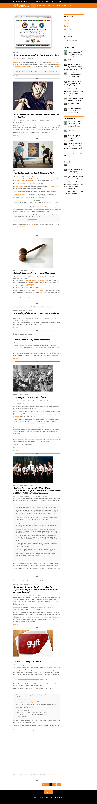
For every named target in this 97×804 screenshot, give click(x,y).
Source (54, 71)
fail (21, 318)
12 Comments (36, 400)
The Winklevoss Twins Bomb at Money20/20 (33, 173)
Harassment (46, 276)
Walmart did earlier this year (54, 774)
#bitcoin (38, 216)
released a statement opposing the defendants (34, 280)
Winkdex (16, 191)
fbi (30, 120)
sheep (31, 400)
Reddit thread (18, 498)
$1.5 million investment (20, 183)
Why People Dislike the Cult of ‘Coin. (30, 397)
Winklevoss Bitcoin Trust (21, 194)
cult (23, 400)
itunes (26, 665)
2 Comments (22, 58)
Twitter (67, 20)
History (54, 1)
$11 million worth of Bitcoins (20, 186)
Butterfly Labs (29, 276)
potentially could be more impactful (40, 206)
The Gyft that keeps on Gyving (27, 661)
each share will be (24, 197)
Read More (15, 75)
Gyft (14, 667)
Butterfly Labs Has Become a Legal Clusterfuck (34, 273)
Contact (60, 1)
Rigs (49, 5)
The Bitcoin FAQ (70, 29)
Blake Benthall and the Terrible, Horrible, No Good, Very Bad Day (72, 83)
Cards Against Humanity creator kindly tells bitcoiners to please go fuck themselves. (73, 137)
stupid (53, 276)
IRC (67, 26)
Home (33, 5)
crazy (21, 400)
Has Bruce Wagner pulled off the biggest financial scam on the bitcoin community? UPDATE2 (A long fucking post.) (73, 67)
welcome (32, 496)
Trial (56, 276)
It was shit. (15, 229)
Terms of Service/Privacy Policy (53, 797)
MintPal (28, 355)
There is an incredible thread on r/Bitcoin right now (24, 345)
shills (28, 496)
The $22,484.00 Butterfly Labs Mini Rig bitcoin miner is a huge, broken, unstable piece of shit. (75, 53)
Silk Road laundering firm (35, 183)
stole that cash (30, 284)
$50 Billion (44, 607)
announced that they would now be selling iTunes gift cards (30, 679)
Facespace (20, 180)
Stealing (46, 318)
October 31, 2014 (32, 219)
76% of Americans (42, 427)
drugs (24, 120)
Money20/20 (30, 224)
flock (25, 400)
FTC (42, 276)
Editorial (39, 5)
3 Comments (38, 595)
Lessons (24, 318)
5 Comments (42, 120)
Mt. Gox (24, 355)
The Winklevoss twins (18, 178)
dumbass (28, 120)
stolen (49, 318)
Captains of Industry (67, 5)
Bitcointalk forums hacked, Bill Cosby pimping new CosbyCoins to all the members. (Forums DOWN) (73, 75)
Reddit (53, 5)
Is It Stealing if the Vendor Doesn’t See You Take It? (36, 313)
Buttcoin (15, 52)
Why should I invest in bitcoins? (43, 1)
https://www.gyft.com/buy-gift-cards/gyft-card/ (26, 702)
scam (51, 276)
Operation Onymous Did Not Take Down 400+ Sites (36, 55)
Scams (44, 5)
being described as (21, 226)
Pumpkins (36, 318)
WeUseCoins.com (29, 423)
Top (35, 112)
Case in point (16, 447)
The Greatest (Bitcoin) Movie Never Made (31, 340)
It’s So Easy (71, 59)
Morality (28, 318)
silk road (37, 120)
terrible (56, 318)
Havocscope (16, 607)
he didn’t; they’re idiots (33, 180)
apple (21, 665)
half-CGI (37, 178)
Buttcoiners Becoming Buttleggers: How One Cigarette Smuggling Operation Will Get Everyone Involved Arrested (35, 589)
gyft (23, 665)
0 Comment (33, 665)
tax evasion (31, 595)
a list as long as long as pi (53, 355)
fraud (28, 595)
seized (33, 120)
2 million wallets (38, 209)
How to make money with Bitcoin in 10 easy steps (75, 99)
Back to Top (48, 792)
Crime (58, 5)
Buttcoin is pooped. (73, 165)
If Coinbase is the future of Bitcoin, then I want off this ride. (74, 153)
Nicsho (17, 58)
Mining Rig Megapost (74, 103)
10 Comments (16, 320)
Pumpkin (32, 318)
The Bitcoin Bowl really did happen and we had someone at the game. (75, 110)
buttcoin (24, 276)
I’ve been (19, 403)
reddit (40, 318)
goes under (57, 125)
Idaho (24, 614)
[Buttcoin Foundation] (21, 6)
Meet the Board (17, 1)
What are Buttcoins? (28, 1)
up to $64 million (55, 186)
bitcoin (21, 276)
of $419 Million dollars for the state (53, 617)
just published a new (38, 290)
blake (21, 120)
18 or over (50, 601)
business (22, 496)
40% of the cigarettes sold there (34, 616)
